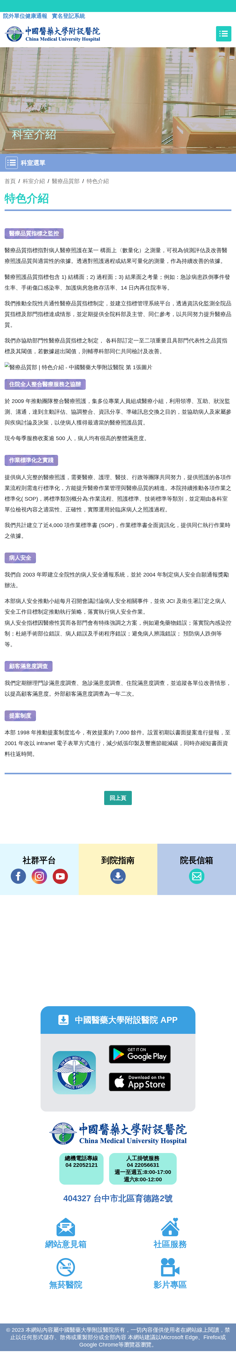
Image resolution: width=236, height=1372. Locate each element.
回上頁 (118, 798)
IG (39, 876)
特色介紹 (98, 181)
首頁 (10, 181)
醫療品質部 (66, 181)
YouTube (60, 876)
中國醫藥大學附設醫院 (118, 1134)
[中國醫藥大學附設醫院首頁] (52, 34)
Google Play (140, 1059)
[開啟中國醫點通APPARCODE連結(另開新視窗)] (74, 1072)
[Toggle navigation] (223, 33)
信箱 (196, 876)
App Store (140, 1086)
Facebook (18, 876)
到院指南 (118, 876)
